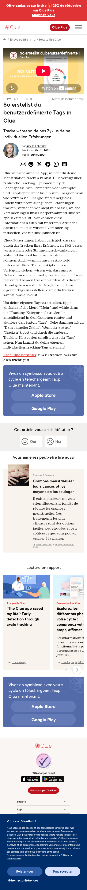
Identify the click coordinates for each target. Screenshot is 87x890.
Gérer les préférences (23, 880)
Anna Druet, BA (44, 544)
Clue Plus (59, 27)
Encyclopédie (19, 39)
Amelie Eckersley (36, 146)
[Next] (77, 669)
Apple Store (43, 395)
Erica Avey (19, 662)
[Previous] (66, 669)
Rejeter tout (24, 871)
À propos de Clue (15, 603)
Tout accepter (62, 871)
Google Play (43, 408)
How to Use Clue (50, 39)
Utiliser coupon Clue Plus (43, 790)
